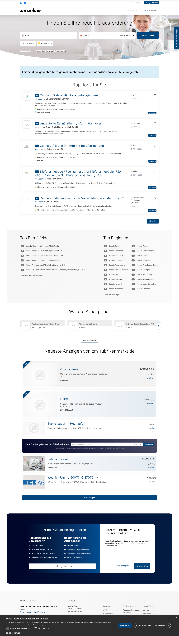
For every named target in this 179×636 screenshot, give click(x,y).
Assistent (49, 51)
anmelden (142, 566)
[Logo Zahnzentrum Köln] (27, 147)
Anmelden (152, 10)
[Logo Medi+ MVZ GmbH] (27, 173)
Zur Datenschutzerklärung (34, 625)
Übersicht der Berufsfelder (31, 276)
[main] (89, 303)
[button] (21, 3)
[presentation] (159, 325)
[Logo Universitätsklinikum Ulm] (27, 96)
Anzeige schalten (151, 2)
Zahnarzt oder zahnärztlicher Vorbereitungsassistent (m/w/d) (83, 198)
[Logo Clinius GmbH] (27, 199)
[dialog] (89, 625)
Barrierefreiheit (148, 606)
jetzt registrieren (62, 566)
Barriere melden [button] (129, 606)
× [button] (176, 617)
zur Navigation (148, 610)
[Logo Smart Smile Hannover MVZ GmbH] (27, 125)
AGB (105, 610)
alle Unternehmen (89, 340)
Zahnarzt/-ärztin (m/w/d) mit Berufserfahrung (72, 145)
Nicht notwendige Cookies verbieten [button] (152, 625)
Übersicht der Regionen (113, 295)
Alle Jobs (38, 99)
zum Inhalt (147, 614)
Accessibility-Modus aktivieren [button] (131, 611)
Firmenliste (136, 2)
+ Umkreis (124, 35)
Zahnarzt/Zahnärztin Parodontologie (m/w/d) (71, 95)
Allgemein (40, 51)
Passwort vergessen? (122, 566)
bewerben (152, 113)
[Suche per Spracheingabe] (23, 35)
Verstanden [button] (125, 625)
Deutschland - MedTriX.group (33, 612)
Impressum (107, 606)
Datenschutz (108, 614)
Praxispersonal (60, 51)
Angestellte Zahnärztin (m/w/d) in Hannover (70, 123)
